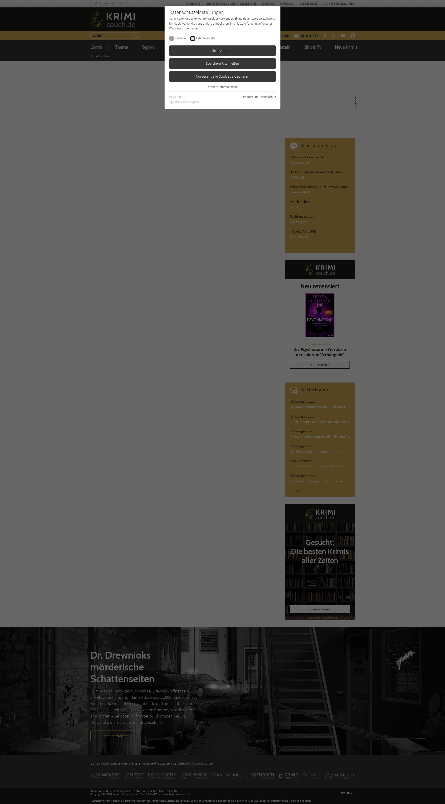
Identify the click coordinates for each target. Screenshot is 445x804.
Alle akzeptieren (222, 50)
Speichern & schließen (222, 63)
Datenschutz (268, 97)
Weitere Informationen (222, 87)
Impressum (250, 97)
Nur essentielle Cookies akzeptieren (222, 76)
